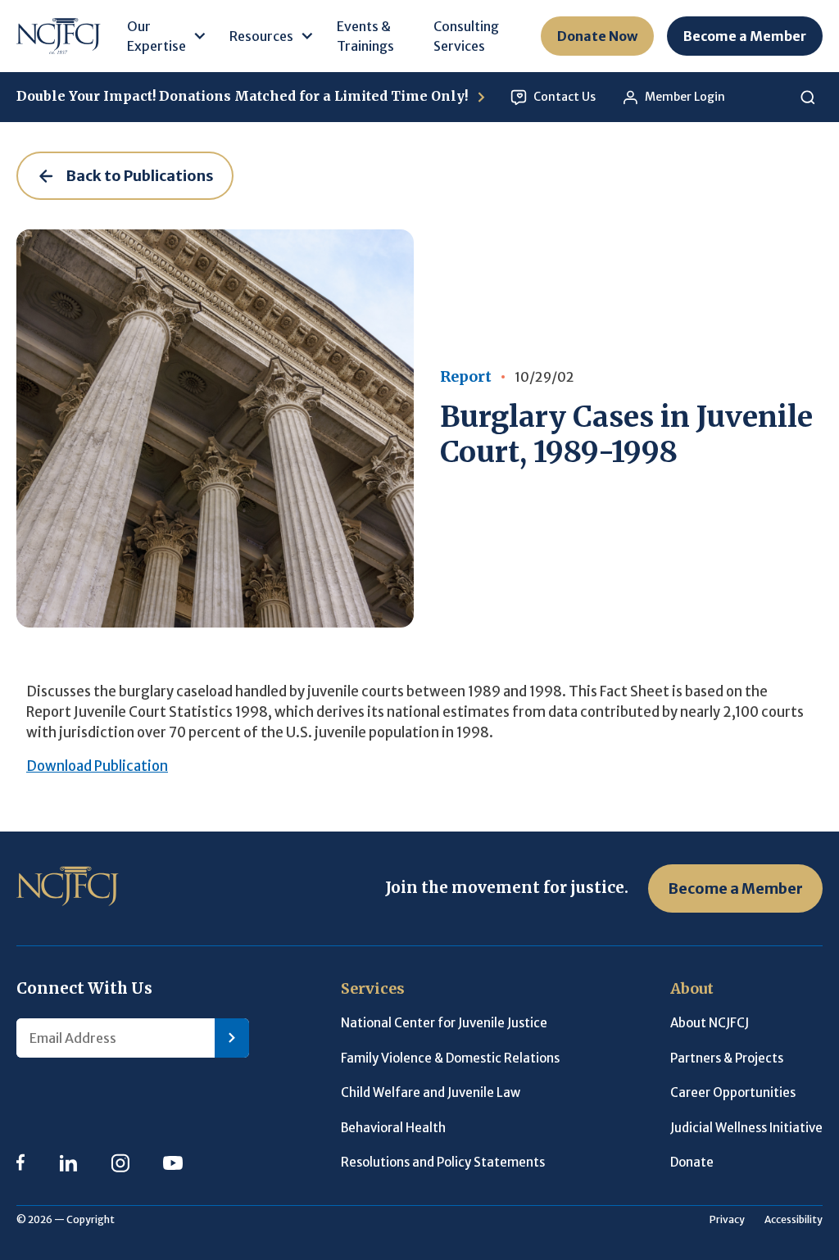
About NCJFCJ (709, 1023)
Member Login (685, 96)
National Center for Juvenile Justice (444, 1023)
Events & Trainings (365, 36)
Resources (261, 36)
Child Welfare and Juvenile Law (430, 1092)
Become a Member (744, 36)
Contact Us (564, 96)
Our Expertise (156, 36)
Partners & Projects (726, 1058)
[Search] (807, 97)
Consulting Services (466, 36)
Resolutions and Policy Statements (443, 1162)
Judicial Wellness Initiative (746, 1127)
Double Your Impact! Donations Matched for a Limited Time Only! (243, 96)
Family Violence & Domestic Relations (450, 1058)
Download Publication (97, 766)
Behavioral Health (393, 1127)
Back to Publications (140, 175)
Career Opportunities (733, 1092)
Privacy (727, 1219)
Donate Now (597, 36)
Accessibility (793, 1219)
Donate (692, 1162)
